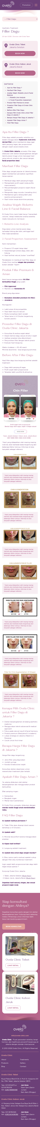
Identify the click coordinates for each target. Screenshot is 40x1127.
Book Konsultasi (13, 926)
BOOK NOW (20, 53)
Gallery (22, 1063)
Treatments (24, 1060)
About (3, 1060)
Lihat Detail (13, 965)
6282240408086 (11, 1114)
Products (4, 1063)
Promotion (26, 5)
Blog (3, 1066)
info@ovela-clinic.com (20, 1036)
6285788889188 (11, 1090)
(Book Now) (26, 876)
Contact (23, 1066)
